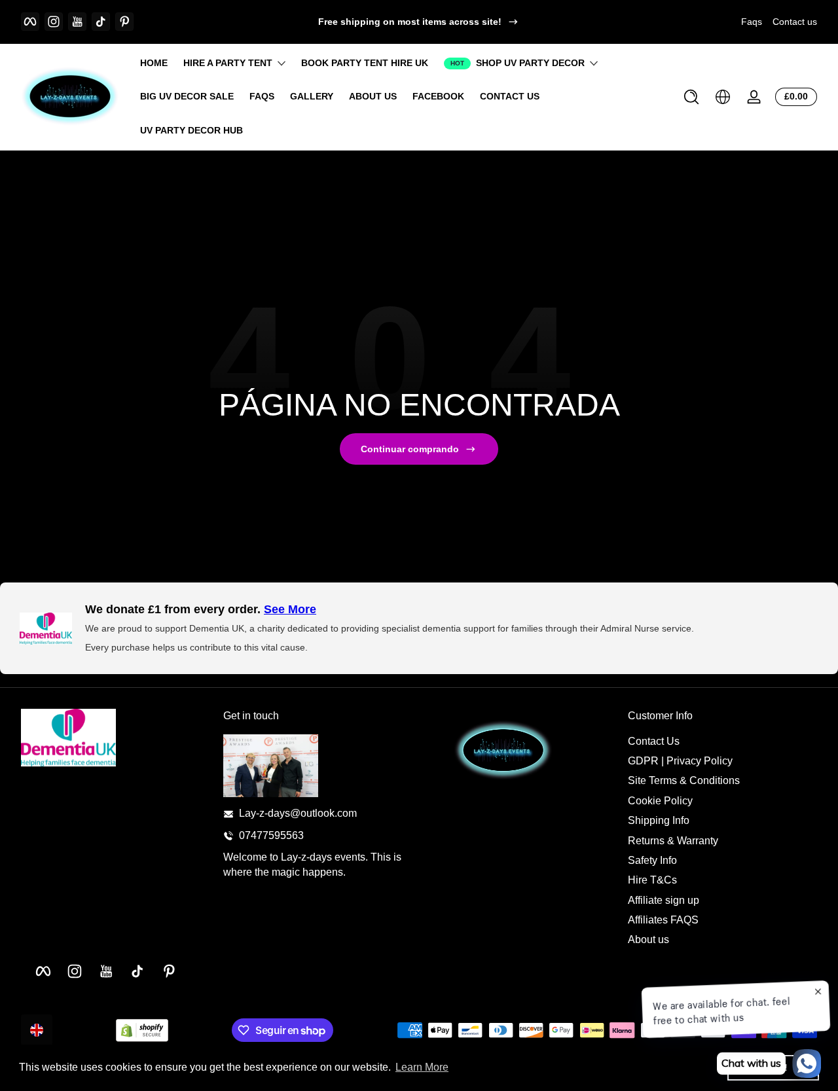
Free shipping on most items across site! (409, 21)
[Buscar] (691, 97)
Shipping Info (658, 820)
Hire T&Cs (652, 879)
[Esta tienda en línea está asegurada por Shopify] (142, 1030)
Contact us (795, 21)
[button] (691, 97)
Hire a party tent (227, 63)
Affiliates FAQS (663, 919)
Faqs (751, 21)
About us (648, 940)
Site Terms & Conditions (684, 781)
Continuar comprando (410, 449)
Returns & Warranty (673, 840)
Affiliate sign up (663, 900)
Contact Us (654, 741)
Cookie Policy (660, 800)
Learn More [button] (421, 1067)
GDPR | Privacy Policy (680, 760)
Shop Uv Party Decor (530, 63)
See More (290, 609)
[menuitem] (722, 741)
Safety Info (652, 860)
